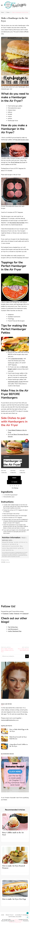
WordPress (11, 922)
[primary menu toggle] (2, 5)
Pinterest (16, 613)
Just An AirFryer (14, 919)
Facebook (6, 613)
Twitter (11, 613)
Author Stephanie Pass (14, 631)
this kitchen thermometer (17, 223)
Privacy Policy (18, 922)
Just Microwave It (13, 629)
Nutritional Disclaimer (15, 916)
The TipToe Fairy (13, 627)
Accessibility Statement (21, 915)
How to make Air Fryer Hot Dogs (14, 899)
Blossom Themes (19, 921)
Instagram (25, 613)
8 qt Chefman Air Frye (18, 162)
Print (14, 478)
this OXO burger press (22, 140)
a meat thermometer (17, 358)
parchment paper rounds (15, 381)
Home (2, 915)
